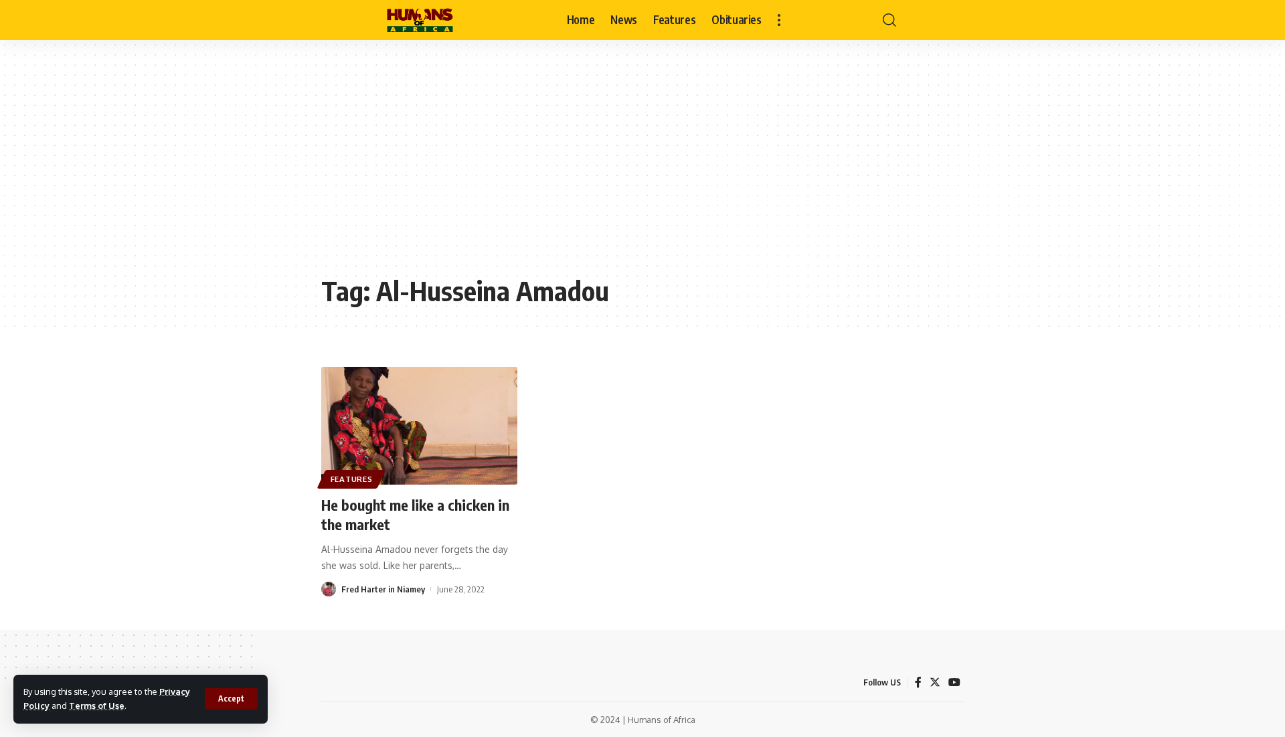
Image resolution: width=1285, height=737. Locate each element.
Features (352, 479)
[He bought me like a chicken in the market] (419, 426)
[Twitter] (935, 682)
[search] (889, 20)
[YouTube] (954, 682)
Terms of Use (96, 705)
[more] (779, 20)
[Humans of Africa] (420, 20)
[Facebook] (918, 682)
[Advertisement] (642, 167)
